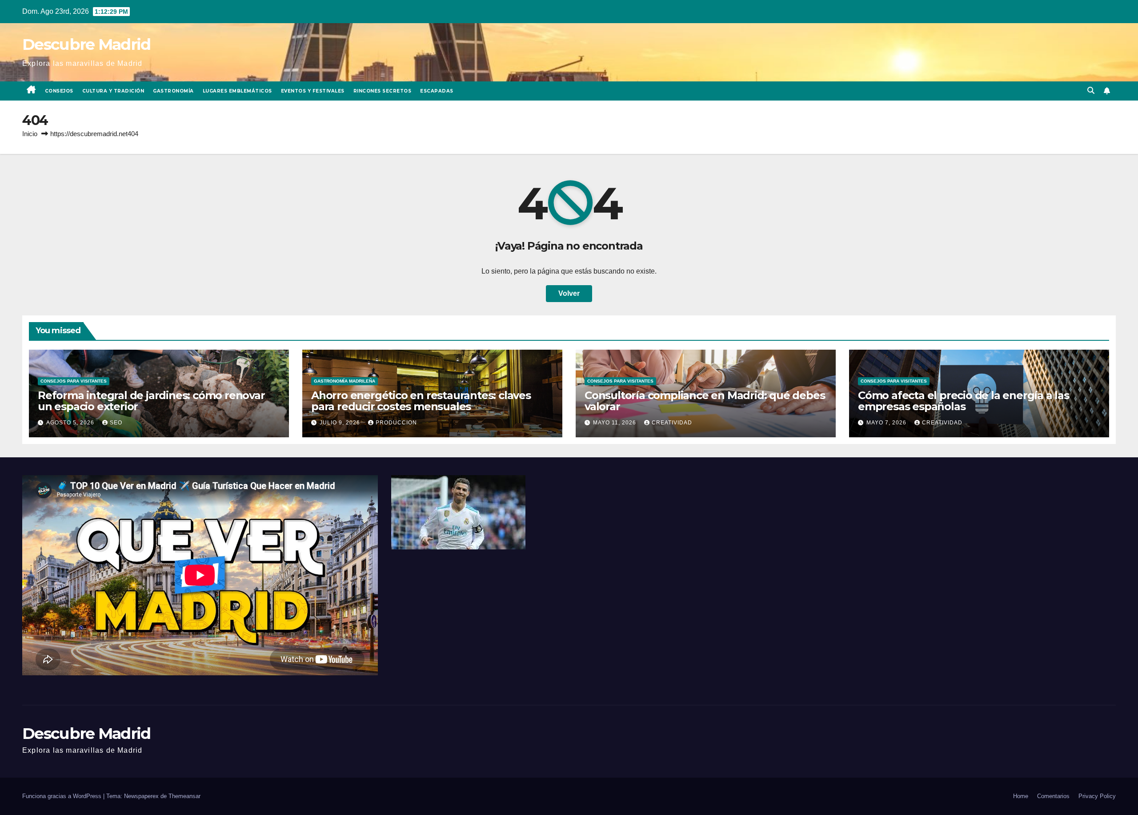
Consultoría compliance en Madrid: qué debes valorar (705, 401)
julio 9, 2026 (341, 423)
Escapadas (436, 91)
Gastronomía (173, 91)
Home (1020, 796)
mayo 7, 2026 (887, 423)
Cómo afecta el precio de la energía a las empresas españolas (963, 401)
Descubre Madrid (86, 44)
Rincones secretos (382, 91)
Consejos (59, 91)
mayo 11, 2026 (615, 423)
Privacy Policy (1097, 796)
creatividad (672, 423)
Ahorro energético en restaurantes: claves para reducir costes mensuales (421, 401)
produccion (396, 423)
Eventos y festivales (313, 91)
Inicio (29, 133)
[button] (1090, 90)
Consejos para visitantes (73, 381)
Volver (569, 293)
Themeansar (184, 796)
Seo (116, 423)
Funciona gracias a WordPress (62, 796)
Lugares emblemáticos (237, 91)
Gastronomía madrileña (344, 381)
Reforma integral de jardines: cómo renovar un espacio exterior (151, 401)
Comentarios (1053, 796)
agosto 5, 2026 (71, 423)
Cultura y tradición (113, 91)
